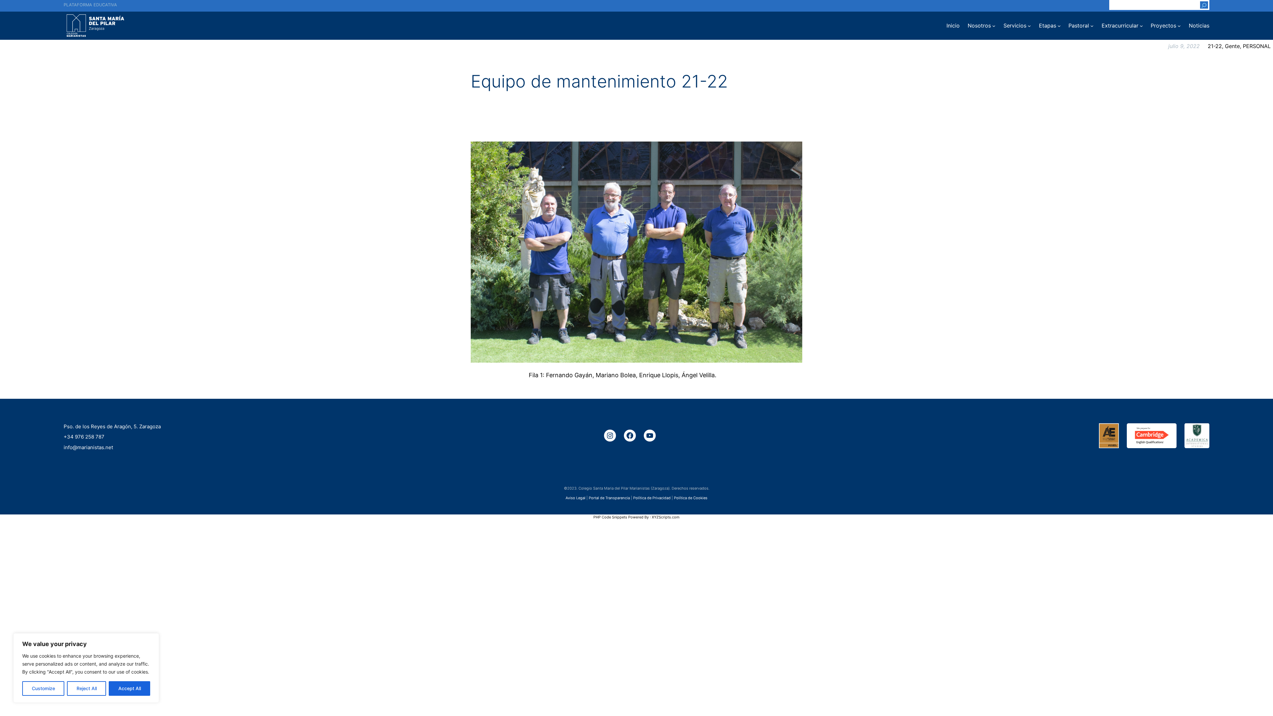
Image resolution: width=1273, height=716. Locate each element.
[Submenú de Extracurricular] (1141, 26)
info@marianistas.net (88, 447)
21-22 (1215, 46)
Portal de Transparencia (609, 497)
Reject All (87, 688)
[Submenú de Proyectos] (1179, 26)
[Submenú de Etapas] (1059, 26)
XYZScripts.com (666, 517)
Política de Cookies (690, 497)
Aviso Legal (575, 497)
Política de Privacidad (652, 497)
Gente (1232, 46)
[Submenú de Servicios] (1029, 26)
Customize (43, 688)
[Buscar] (1204, 5)
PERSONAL (1257, 46)
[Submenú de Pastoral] (1092, 26)
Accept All (129, 688)
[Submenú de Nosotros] (994, 26)
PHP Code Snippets (610, 517)
